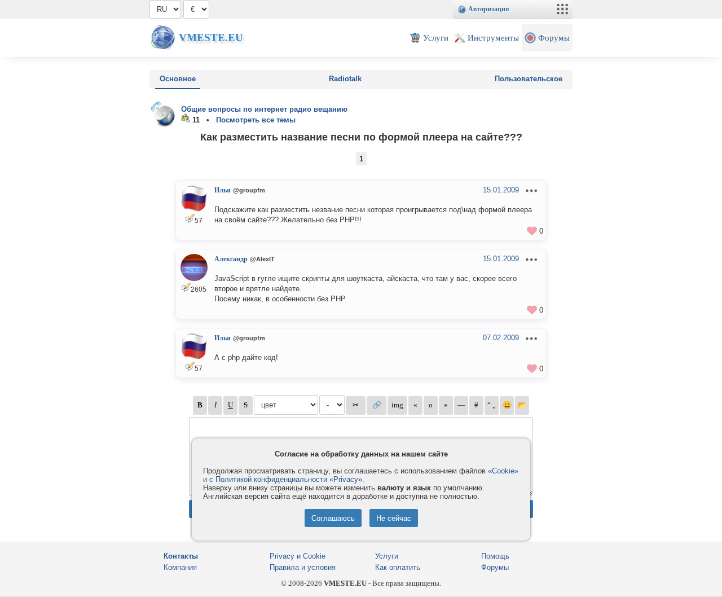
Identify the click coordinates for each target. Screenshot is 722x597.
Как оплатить (397, 567)
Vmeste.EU (211, 37)
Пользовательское (528, 78)
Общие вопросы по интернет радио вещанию (264, 109)
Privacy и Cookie (297, 556)
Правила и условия (303, 567)
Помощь (495, 556)
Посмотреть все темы (256, 120)
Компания (180, 567)
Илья (222, 190)
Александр (231, 259)
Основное (178, 78)
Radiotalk (345, 78)
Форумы (495, 567)
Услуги (386, 556)
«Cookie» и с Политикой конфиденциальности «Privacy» (360, 475)
